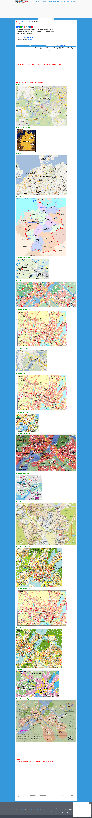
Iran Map (55, 808)
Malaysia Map (49, 811)
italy (58, 1)
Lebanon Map (53, 809)
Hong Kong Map (50, 808)
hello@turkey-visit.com (69, 812)
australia (50, 1)
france (54, 1)
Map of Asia (48, 804)
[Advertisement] (46, 10)
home (22, 21)
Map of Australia (19, 811)
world (37, 1)
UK (42, 1)
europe (25, 21)
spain (61, 1)
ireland (69, 1)
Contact (63, 804)
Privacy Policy (36, 816)
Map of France (34, 809)
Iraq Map (48, 809)
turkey (73, 1)
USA (40, 1)
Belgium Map (34, 808)
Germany (29, 39)
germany (65, 1)
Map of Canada (25, 808)
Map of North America (19, 804)
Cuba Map (25, 809)
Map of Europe (33, 804)
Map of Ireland (34, 811)
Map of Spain (40, 811)
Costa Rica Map (26, 811)
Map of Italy (40, 809)
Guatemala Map (19, 809)
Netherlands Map (40, 808)
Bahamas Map (18, 808)
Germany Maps (28, 37)
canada (45, 1)
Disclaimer (40, 816)
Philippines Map (55, 811)
